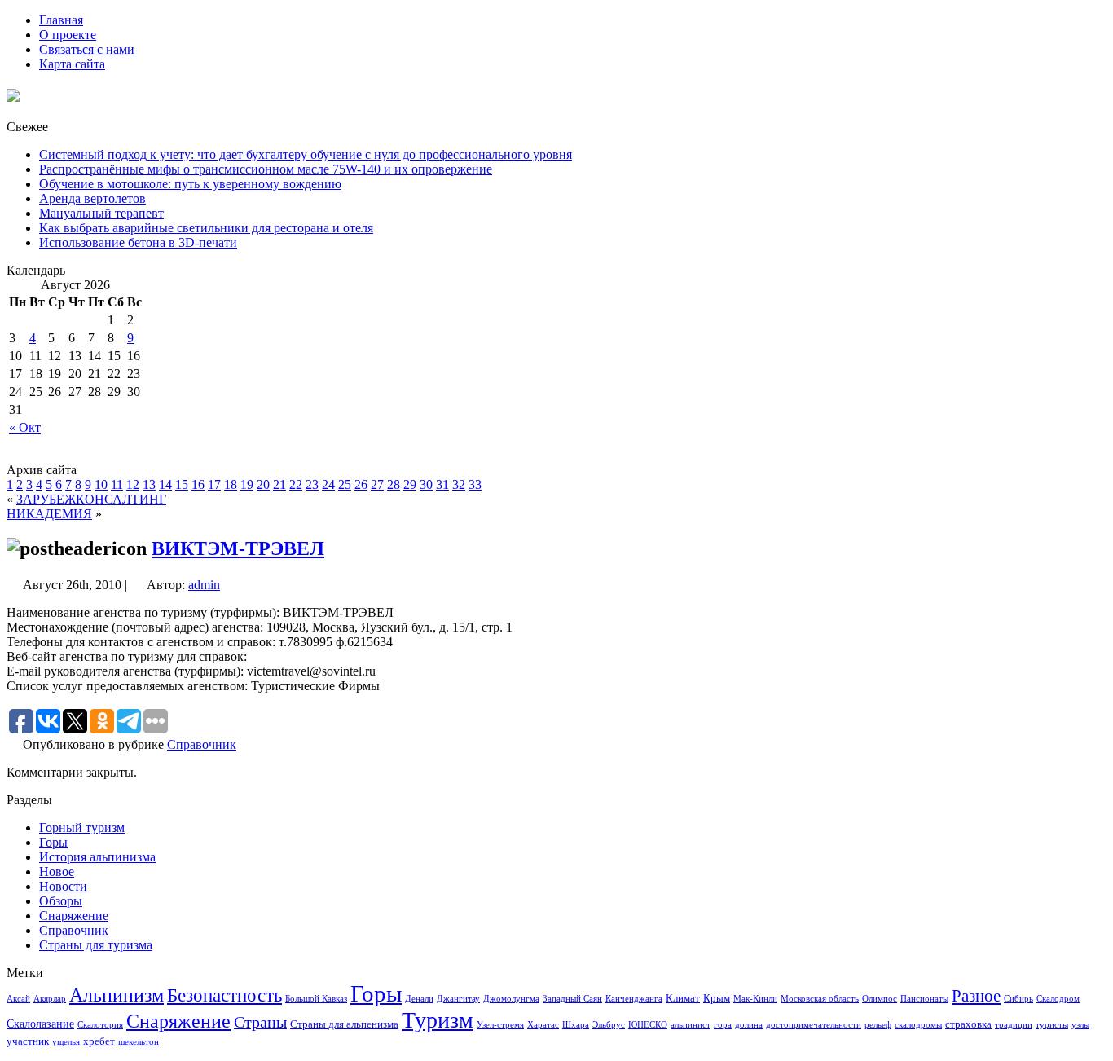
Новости (63, 886)
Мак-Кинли (755, 998)
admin (204, 585)
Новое (56, 871)
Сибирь (1018, 998)
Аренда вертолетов (92, 198)
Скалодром (1058, 998)
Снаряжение (73, 915)
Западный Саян (572, 998)
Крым (716, 998)
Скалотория (100, 1024)
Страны (260, 1022)
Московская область (820, 998)
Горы (53, 842)
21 (279, 484)
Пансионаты (924, 998)
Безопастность (224, 995)
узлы (1080, 1024)
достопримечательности (813, 1024)
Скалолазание (40, 1023)
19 (246, 484)
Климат (683, 998)
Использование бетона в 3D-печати (138, 242)
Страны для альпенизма (344, 1024)
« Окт (25, 427)
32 (458, 484)
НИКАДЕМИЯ (49, 514)
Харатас (543, 1024)
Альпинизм (116, 995)
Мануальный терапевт (101, 213)
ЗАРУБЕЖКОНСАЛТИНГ (91, 499)
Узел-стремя (500, 1024)
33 (475, 484)
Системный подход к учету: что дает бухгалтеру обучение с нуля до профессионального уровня (305, 154)
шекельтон (138, 1041)
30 (426, 484)
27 (377, 484)
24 (328, 484)
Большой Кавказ (316, 998)
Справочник (201, 744)
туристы (1052, 1024)
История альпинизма (97, 857)
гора (723, 1024)
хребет (99, 1041)
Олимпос (879, 998)
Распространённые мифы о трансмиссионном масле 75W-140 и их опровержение (265, 169)
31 (442, 484)
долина (749, 1024)
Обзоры (60, 901)
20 (263, 484)
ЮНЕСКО (647, 1024)
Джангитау (458, 998)
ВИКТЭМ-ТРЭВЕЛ (238, 548)
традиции (1013, 1024)
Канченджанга (633, 998)
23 (312, 484)
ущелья (66, 1041)
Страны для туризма (95, 945)
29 (409, 484)
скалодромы (918, 1024)
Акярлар (49, 998)
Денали (419, 998)
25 (344, 484)
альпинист (690, 1024)
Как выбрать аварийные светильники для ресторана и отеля (206, 228)
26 (360, 484)
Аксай (18, 998)
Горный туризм (82, 827)
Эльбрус (608, 1024)
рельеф (877, 1024)
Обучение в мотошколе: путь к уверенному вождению (190, 184)
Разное (976, 996)
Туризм (437, 1019)
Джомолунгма (511, 998)
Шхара (575, 1024)
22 (295, 484)
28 (393, 484)
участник (28, 1041)
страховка (968, 1024)
